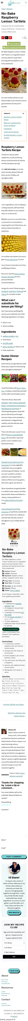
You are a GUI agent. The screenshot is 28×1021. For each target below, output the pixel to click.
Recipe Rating (6, 802)
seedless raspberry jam (10, 336)
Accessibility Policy (5, 983)
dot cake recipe (12, 259)
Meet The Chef (4, 979)
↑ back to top (14, 971)
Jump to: (7, 113)
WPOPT (15, 1016)
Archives (3, 991)
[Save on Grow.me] (13, 37)
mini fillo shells (8, 343)
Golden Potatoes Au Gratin (13, 500)
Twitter (3, 294)
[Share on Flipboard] (10, 37)
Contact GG (3, 1003)
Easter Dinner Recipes (11, 132)
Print (15, 541)
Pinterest (20, 291)
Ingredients (8, 129)
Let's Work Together (6, 1005)
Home (3, 9)
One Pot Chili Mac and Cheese (14, 704)
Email (3, 848)
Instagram (12, 291)
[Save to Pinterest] (3, 37)
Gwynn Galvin (15, 590)
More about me (14, 912)
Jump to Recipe (15, 44)
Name (3, 840)
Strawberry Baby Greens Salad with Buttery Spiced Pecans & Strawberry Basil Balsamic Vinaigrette (13, 405)
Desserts (10, 9)
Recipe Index (4, 995)
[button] (11, 543)
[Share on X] (6, 37)
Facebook (4, 291)
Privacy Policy (4, 981)
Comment (5, 809)
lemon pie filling (8, 347)
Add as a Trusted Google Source (15, 47)
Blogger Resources (5, 993)
